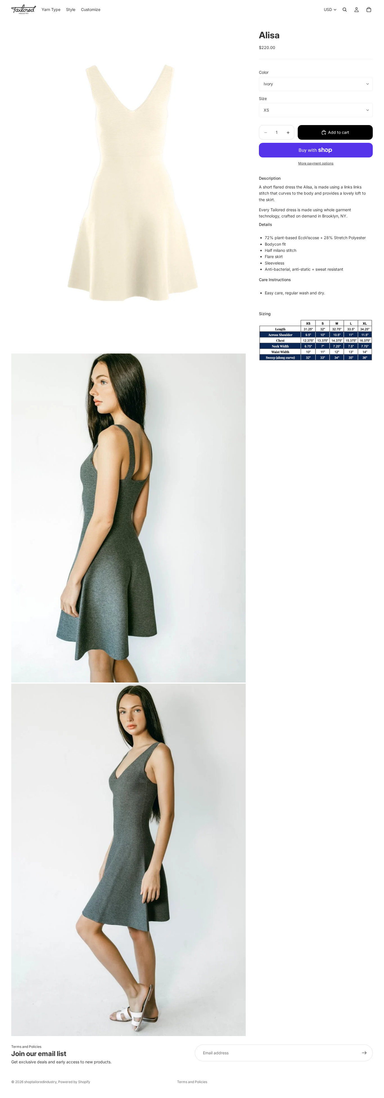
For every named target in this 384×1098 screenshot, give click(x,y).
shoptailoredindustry (40, 1082)
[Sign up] (364, 1053)
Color (263, 72)
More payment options (315, 163)
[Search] (344, 9)
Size (263, 98)
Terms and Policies (26, 1046)
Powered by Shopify (74, 1082)
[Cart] (369, 9)
